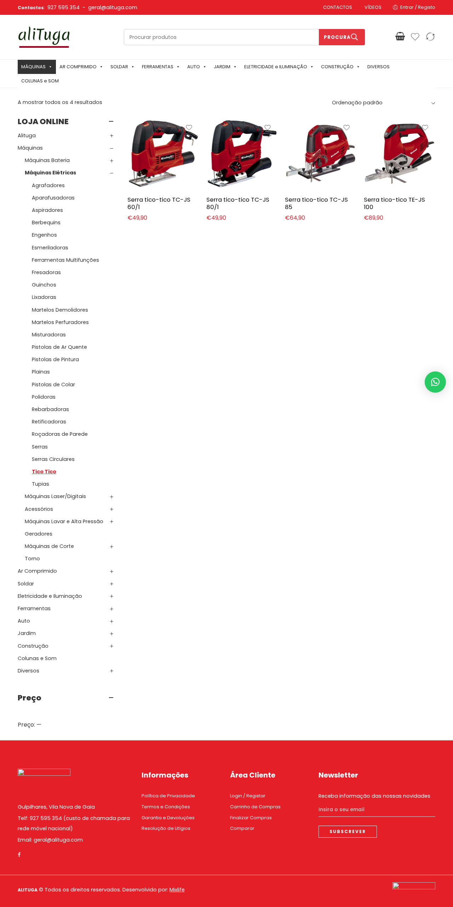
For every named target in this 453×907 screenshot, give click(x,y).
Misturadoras (49, 334)
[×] (435, 382)
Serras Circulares (53, 459)
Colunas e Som (37, 658)
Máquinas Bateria (47, 160)
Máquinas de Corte (49, 546)
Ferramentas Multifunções (65, 260)
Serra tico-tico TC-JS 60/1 (158, 203)
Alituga (27, 135)
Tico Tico (44, 471)
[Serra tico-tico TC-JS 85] (321, 154)
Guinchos (44, 284)
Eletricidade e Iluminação (50, 596)
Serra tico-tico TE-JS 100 (394, 203)
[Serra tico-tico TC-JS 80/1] (242, 154)
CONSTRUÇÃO (337, 66)
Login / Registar (247, 795)
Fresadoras (46, 272)
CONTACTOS (337, 7)
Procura (337, 37)
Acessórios (39, 509)
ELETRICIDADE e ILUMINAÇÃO (275, 66)
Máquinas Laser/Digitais (55, 496)
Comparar (242, 828)
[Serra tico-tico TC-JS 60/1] (163, 154)
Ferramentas (34, 608)
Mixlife (177, 889)
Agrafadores (48, 185)
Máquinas (30, 147)
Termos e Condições (166, 806)
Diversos (28, 670)
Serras (40, 446)
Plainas (41, 371)
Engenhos (44, 234)
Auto (24, 620)
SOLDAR (119, 66)
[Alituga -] (44, 37)
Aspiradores (47, 210)
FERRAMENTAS (157, 66)
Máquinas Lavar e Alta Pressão (64, 521)
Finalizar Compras (251, 817)
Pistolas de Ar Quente (59, 347)
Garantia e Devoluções (168, 817)
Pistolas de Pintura (55, 359)
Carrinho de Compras (255, 806)
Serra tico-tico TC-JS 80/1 (237, 203)
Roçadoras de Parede (60, 434)
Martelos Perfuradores (60, 322)
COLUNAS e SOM (40, 80)
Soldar (26, 583)
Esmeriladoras (50, 247)
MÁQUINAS (33, 66)
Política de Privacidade (168, 795)
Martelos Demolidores (60, 309)
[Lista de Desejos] (189, 127)
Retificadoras (49, 421)
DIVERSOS (378, 66)
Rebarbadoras (50, 409)
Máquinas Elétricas (50, 172)
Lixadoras (44, 297)
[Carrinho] (400, 36)
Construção (33, 645)
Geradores (38, 533)
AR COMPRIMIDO (78, 66)
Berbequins (46, 222)
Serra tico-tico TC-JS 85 (316, 203)
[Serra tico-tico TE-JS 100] (400, 154)
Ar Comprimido (37, 570)
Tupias (40, 483)
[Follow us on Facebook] (19, 854)
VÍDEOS (373, 7)
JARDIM (222, 66)
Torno (32, 558)
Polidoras (44, 396)
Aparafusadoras (53, 197)
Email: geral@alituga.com (50, 839)
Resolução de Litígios (166, 828)
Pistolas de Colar (53, 384)
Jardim (27, 633)
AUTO (193, 66)
